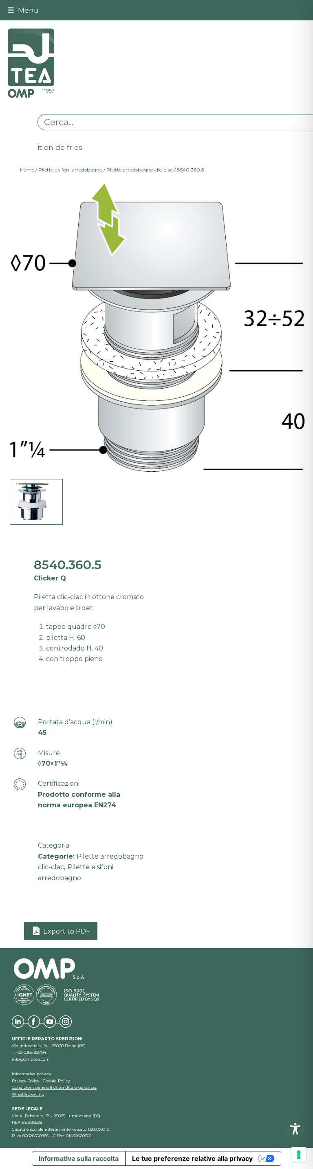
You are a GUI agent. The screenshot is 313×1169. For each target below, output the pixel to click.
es (78, 147)
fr (69, 147)
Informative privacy (31, 1074)
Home (27, 170)
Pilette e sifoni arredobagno (70, 170)
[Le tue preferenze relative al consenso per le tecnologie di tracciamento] (298, 1154)
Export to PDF (66, 931)
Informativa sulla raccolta (79, 1158)
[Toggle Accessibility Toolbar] (295, 1128)
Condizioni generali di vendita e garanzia (54, 1087)
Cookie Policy (56, 1080)
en (48, 147)
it (39, 147)
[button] (23, 10)
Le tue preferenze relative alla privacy (192, 1158)
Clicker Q (50, 578)
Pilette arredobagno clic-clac (139, 170)
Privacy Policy (25, 1080)
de (60, 147)
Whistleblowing (28, 1094)
